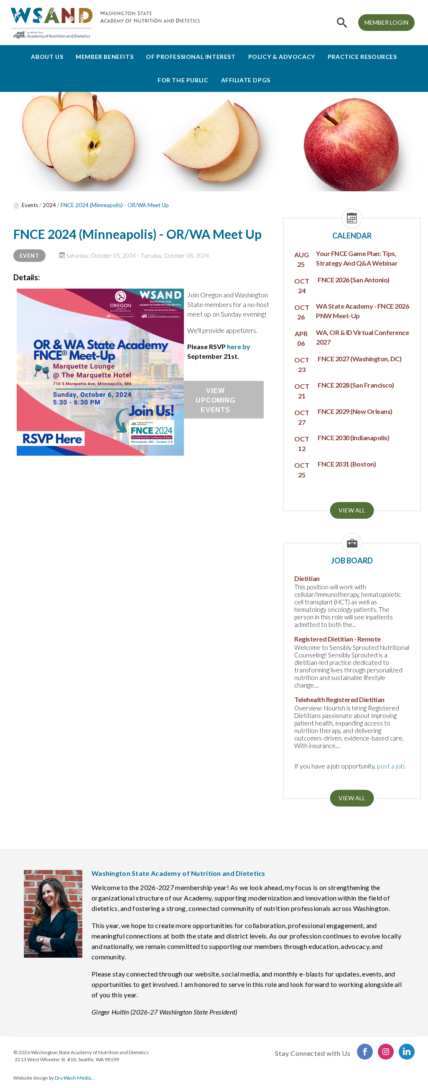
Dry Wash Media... (75, 1078)
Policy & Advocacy (281, 56)
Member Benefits (104, 56)
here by (238, 346)
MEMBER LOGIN (386, 22)
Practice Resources (362, 56)
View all (352, 510)
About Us (47, 56)
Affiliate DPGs (245, 80)
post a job (391, 766)
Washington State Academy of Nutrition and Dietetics (90, 1052)
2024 (49, 205)
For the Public (183, 80)
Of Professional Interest (190, 56)
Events (30, 205)
